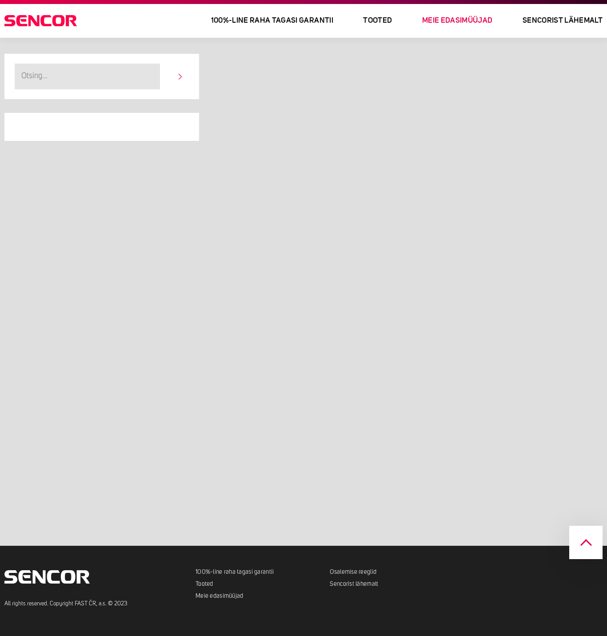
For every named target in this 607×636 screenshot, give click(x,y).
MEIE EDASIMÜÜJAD (457, 20)
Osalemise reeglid (353, 572)
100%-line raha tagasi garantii (272, 20)
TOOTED (377, 20)
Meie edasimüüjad (219, 596)
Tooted (204, 584)
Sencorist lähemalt (563, 20)
